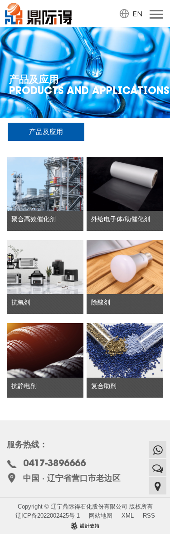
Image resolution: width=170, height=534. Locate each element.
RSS (149, 515)
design (85, 526)
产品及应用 (46, 131)
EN (137, 14)
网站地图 (100, 515)
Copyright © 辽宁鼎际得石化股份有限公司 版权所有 (85, 506)
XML (127, 515)
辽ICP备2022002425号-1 (47, 515)
